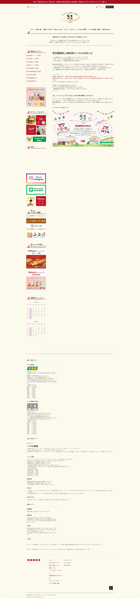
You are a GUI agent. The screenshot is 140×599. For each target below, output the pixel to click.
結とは (58, 29)
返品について (52, 568)
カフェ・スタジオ (69, 29)
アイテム (110, 6)
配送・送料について (54, 565)
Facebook (62, 88)
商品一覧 (38, 29)
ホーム (32, 29)
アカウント (101, 6)
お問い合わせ (106, 29)
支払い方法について (54, 562)
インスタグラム (70, 88)
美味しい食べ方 (48, 29)
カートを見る (67, 562)
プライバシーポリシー (55, 580)
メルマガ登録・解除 (94, 29)
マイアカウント (68, 560)
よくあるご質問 (81, 29)
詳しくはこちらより (76, 42)
